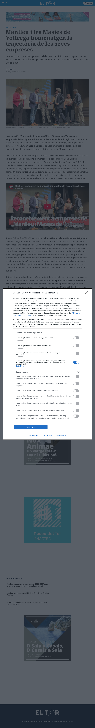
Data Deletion (34, 435)
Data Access (47, 435)
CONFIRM (31, 427)
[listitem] (47, 333)
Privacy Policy (61, 435)
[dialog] (47, 364)
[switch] (76, 337)
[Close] (87, 293)
